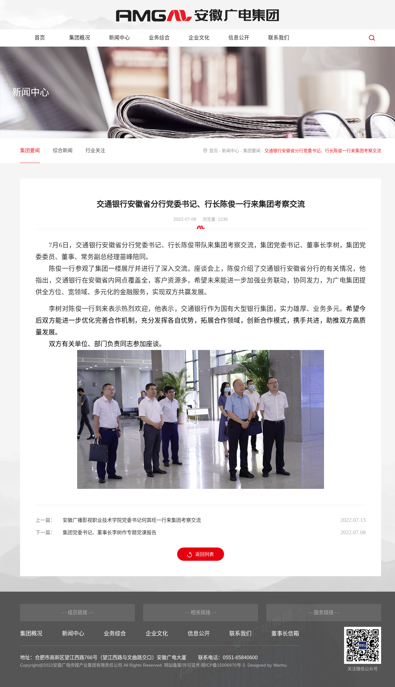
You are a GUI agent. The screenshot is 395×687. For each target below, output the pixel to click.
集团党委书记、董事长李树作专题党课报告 (109, 532)
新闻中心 (119, 38)
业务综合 (159, 38)
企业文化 (199, 38)
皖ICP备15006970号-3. (223, 665)
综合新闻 (63, 150)
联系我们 (278, 38)
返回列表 (204, 554)
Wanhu (280, 665)
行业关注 (95, 150)
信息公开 (238, 38)
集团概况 (79, 38)
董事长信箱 (285, 634)
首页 (40, 38)
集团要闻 (30, 150)
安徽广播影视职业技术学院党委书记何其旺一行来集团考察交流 (132, 520)
